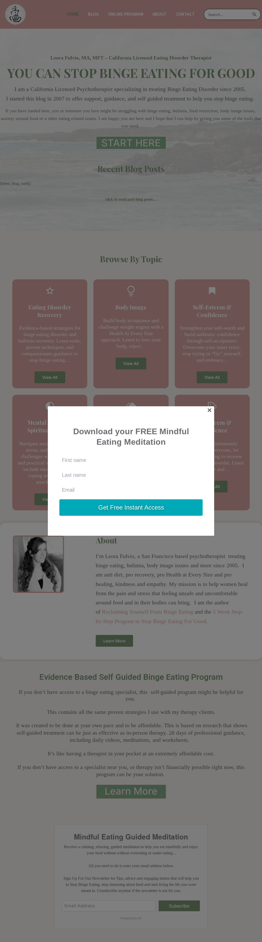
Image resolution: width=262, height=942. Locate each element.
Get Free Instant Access (131, 507)
